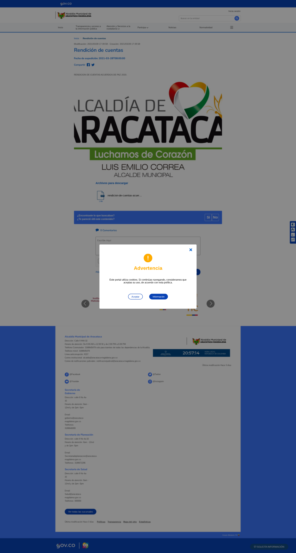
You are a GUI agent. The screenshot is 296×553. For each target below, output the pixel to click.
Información (158, 296)
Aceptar (135, 296)
